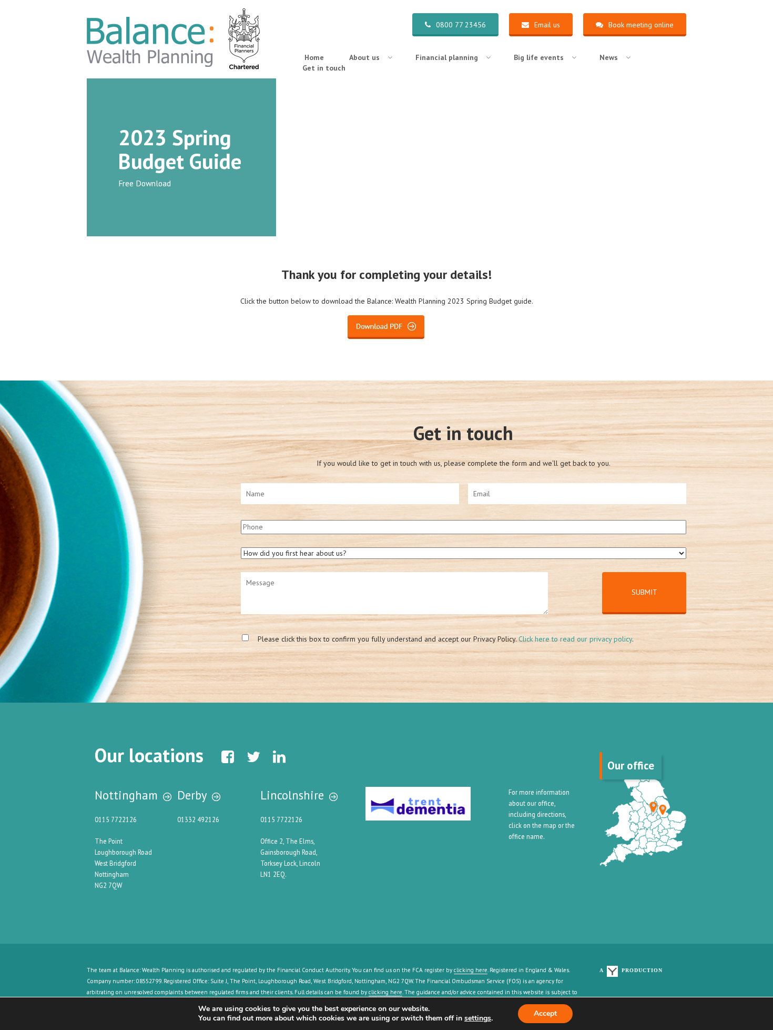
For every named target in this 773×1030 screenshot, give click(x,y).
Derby (192, 795)
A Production (631, 970)
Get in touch (323, 68)
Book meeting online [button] (641, 24)
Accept (545, 1013)
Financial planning (446, 57)
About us (364, 57)
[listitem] (653, 807)
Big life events (539, 57)
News (608, 57)
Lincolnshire (292, 795)
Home (314, 57)
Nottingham (126, 795)
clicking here (470, 970)
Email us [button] (547, 24)
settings (477, 1018)
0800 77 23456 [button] (461, 24)
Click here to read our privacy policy (575, 639)
